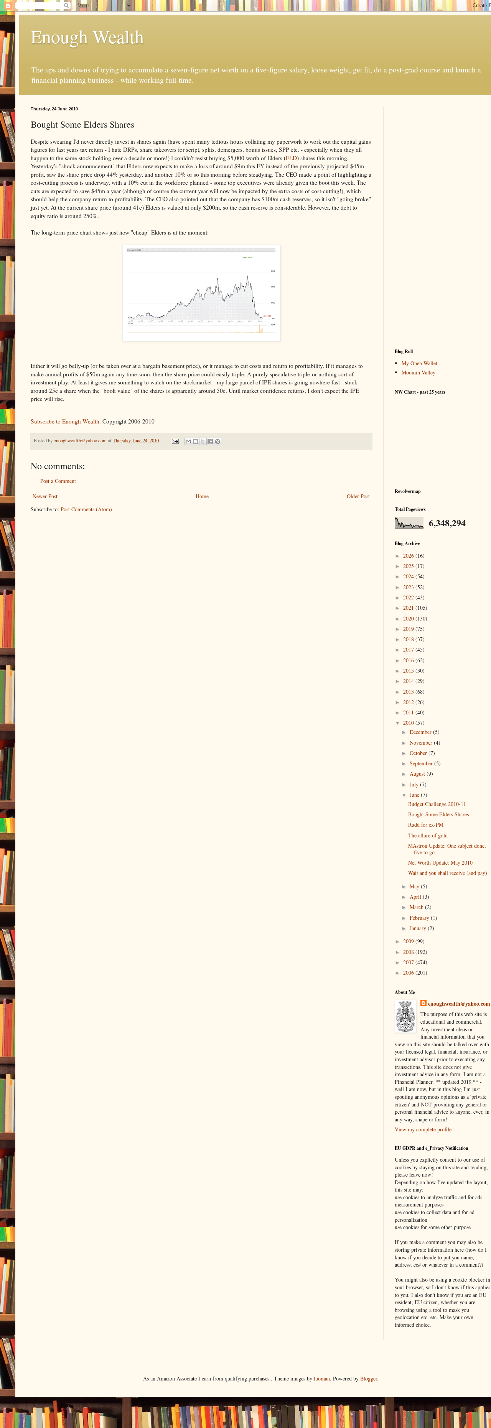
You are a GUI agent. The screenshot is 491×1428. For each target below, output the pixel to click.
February (420, 917)
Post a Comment (58, 480)
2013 (409, 691)
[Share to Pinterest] (217, 441)
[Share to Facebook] (210, 441)
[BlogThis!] (195, 441)
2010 (409, 722)
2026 (409, 555)
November (422, 742)
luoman (322, 1378)
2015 (409, 670)
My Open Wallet (419, 363)
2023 (409, 587)
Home (202, 496)
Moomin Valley (418, 372)
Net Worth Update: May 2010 (440, 862)
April (416, 896)
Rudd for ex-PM (425, 824)
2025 (409, 566)
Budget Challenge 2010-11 (437, 804)
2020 (409, 618)
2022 (409, 597)
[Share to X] (203, 441)
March (417, 907)
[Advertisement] (443, 221)
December (421, 731)
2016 (409, 660)
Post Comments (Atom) (86, 509)
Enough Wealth (87, 36)
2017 (409, 649)
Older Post (358, 496)
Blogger (368, 1378)
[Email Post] (175, 440)
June (415, 794)
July (415, 784)
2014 (409, 680)
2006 (409, 972)
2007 (409, 962)
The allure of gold (428, 835)
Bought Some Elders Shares (438, 814)
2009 (409, 941)
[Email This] (188, 441)
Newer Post (45, 496)
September (422, 763)
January (419, 928)
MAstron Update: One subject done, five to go (447, 849)
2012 (409, 702)
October (419, 753)
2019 (409, 628)
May (415, 886)
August (418, 773)
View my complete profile (423, 1129)
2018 (409, 639)
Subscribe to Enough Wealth (65, 421)
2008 (409, 951)
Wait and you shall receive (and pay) (447, 872)
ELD (291, 158)
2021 (409, 607)
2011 (409, 712)
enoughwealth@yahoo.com (459, 1004)
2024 (409, 576)
